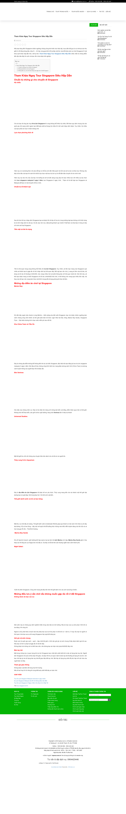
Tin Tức (101, 11)
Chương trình (51, 704)
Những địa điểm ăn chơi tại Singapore (26, 69)
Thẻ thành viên (52, 694)
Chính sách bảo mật (78, 711)
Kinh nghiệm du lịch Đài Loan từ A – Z (104, 31)
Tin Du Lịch (34, 696)
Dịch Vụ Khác (91, 11)
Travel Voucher (52, 696)
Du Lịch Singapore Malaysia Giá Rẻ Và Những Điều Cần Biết (30, 681)
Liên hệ (108, 11)
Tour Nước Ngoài (77, 11)
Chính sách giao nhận (79, 707)
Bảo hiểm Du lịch (52, 698)
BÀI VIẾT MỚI (103, 25)
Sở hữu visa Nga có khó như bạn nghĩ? (104, 50)
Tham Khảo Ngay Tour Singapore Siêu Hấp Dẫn (28, 65)
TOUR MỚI (94, 25)
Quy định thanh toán (78, 704)
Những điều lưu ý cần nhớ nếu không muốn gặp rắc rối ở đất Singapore (33, 70)
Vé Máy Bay (17, 698)
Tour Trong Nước (61, 11)
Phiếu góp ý (51, 702)
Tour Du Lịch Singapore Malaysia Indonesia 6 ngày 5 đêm (30, 678)
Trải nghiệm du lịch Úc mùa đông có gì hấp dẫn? (105, 43)
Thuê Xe (16, 700)
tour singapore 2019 (22, 686)
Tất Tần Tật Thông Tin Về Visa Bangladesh (105, 37)
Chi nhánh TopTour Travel (80, 698)
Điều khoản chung (78, 702)
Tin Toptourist (34, 694)
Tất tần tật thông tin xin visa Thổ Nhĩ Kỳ (104, 56)
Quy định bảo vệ (77, 700)
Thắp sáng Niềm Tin (53, 707)
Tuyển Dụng (17, 702)
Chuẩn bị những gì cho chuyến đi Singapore (28, 67)
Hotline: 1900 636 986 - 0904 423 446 (100, 1)
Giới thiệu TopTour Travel (79, 694)
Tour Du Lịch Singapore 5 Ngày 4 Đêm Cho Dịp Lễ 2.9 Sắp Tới (31, 683)
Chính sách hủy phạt (78, 709)
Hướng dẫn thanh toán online (55, 709)
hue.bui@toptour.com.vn (80, 1)
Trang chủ (50, 11)
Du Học (16, 704)
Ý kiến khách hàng (53, 700)
